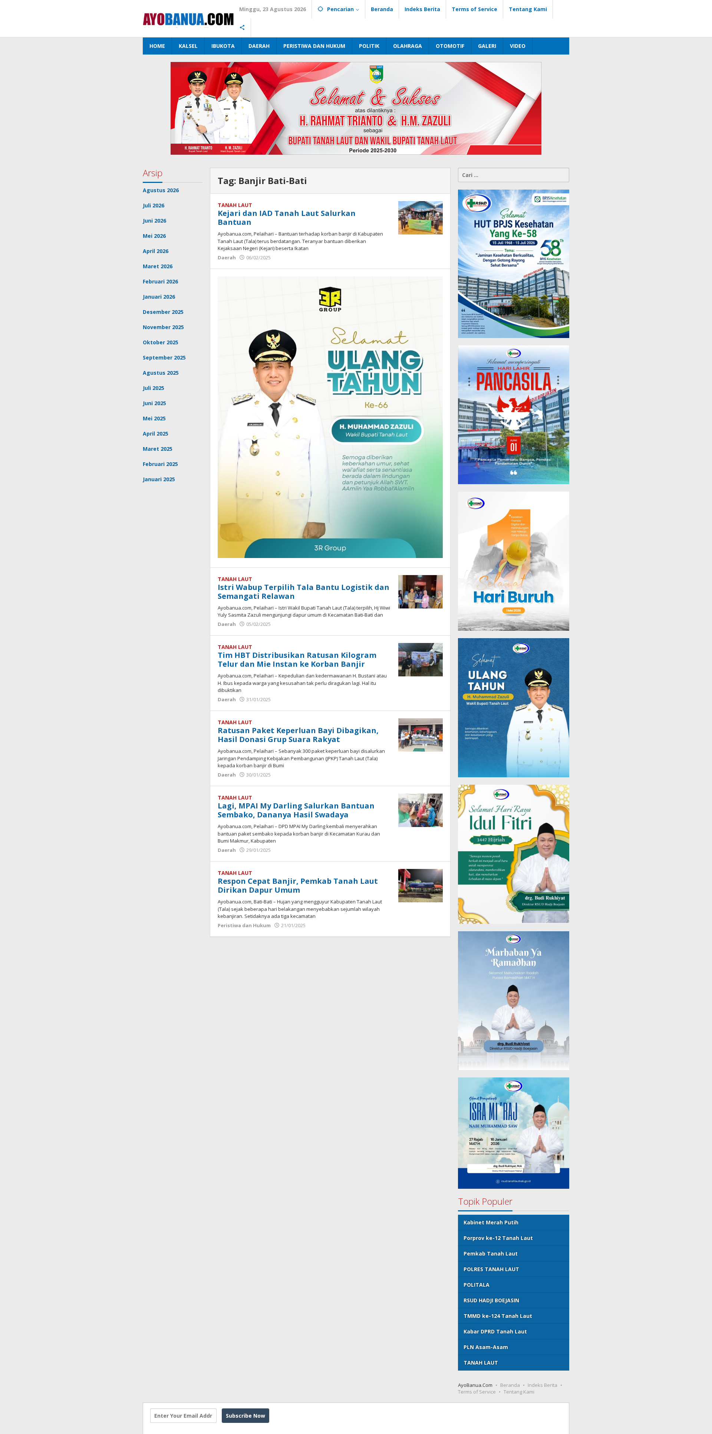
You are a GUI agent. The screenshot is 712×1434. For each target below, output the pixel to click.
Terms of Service (477, 1391)
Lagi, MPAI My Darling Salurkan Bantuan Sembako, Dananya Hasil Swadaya (296, 810)
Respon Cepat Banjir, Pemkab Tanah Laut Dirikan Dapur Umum (298, 885)
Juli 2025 (153, 387)
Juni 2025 (154, 403)
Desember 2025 (163, 311)
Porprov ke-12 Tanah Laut (498, 1237)
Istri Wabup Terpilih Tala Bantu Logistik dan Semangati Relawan (303, 591)
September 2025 (164, 357)
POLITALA (477, 1284)
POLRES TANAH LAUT (491, 1269)
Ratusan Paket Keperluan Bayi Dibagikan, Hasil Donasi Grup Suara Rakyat (298, 734)
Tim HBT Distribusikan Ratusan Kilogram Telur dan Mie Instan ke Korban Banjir (297, 659)
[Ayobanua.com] (188, 18)
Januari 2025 (159, 479)
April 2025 (155, 433)
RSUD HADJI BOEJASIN (491, 1300)
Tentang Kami (519, 1391)
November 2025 (163, 327)
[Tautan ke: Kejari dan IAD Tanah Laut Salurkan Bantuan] (420, 217)
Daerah (227, 257)
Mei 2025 (154, 418)
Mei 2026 (154, 235)
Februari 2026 (160, 281)
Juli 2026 (153, 205)
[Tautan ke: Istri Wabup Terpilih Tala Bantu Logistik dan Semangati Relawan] (420, 590)
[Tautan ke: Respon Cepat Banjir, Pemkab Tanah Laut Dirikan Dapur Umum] (420, 885)
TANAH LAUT (235, 205)
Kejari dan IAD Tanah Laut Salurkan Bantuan (287, 217)
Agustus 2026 (161, 190)
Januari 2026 (159, 296)
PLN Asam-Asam (486, 1347)
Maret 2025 (157, 448)
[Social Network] (242, 28)
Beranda (510, 1385)
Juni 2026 (154, 220)
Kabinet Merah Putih (491, 1222)
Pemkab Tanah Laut (491, 1253)
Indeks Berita (542, 1385)
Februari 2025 (160, 463)
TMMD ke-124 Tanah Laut (498, 1315)
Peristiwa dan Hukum (244, 925)
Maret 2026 (157, 266)
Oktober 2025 (160, 342)
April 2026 (155, 251)
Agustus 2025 (161, 372)
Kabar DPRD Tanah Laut (495, 1331)
